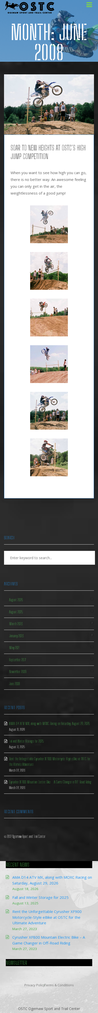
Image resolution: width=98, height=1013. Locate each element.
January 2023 (16, 636)
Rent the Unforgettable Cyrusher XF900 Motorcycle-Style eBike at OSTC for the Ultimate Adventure (47, 917)
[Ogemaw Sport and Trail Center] (29, 7)
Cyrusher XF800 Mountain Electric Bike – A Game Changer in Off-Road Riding (50, 782)
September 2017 (17, 659)
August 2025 (16, 612)
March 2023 (16, 623)
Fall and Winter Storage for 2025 (26, 741)
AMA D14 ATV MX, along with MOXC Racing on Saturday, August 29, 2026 (49, 723)
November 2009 (17, 671)
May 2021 (14, 647)
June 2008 (14, 683)
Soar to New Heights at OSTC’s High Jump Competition (48, 152)
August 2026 (16, 599)
